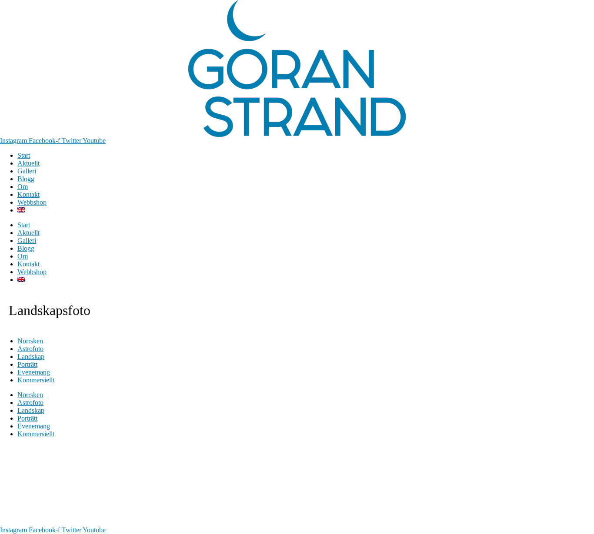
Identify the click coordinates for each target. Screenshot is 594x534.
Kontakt (28, 194)
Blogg (25, 178)
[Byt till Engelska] (21, 210)
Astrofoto (30, 348)
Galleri (26, 171)
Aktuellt (28, 163)
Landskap (30, 356)
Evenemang (33, 372)
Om (22, 186)
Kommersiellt (35, 380)
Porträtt (27, 364)
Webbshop (32, 202)
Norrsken (30, 341)
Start (23, 155)
